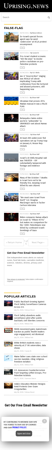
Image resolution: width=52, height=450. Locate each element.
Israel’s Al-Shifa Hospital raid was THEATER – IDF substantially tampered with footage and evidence (33, 162)
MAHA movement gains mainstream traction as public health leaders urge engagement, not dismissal (30, 332)
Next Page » (38, 242)
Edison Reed (30, 310)
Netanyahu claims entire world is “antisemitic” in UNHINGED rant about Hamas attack (33, 122)
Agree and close (23, 433)
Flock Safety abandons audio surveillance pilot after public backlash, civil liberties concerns (29, 318)
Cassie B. (28, 351)
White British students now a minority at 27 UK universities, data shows (30, 345)
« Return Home (14, 242)
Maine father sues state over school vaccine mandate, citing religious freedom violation (30, 359)
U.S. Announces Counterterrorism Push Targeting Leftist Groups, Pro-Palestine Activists (30, 373)
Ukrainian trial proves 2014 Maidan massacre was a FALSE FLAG (33, 104)
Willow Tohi (29, 324)
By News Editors (36, 33)
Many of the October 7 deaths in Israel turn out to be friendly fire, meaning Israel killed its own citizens (33, 182)
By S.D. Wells (34, 73)
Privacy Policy (19, 427)
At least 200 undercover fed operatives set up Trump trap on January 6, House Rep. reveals (33, 142)
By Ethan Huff (34, 98)
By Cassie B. (34, 53)
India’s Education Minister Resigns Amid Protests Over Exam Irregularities (29, 386)
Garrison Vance (30, 378)
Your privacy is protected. (16, 279)
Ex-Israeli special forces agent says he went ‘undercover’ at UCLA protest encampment (33, 40)
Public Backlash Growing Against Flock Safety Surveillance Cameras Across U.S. (30, 304)
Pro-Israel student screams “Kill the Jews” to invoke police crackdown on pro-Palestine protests (33, 60)
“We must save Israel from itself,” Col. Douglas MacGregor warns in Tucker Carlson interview (32, 201)
